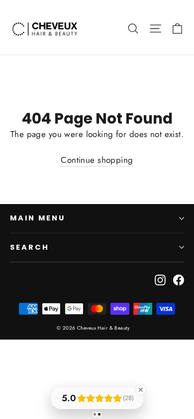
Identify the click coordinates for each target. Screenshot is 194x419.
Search (29, 247)
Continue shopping (97, 160)
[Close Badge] (141, 390)
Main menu (37, 218)
